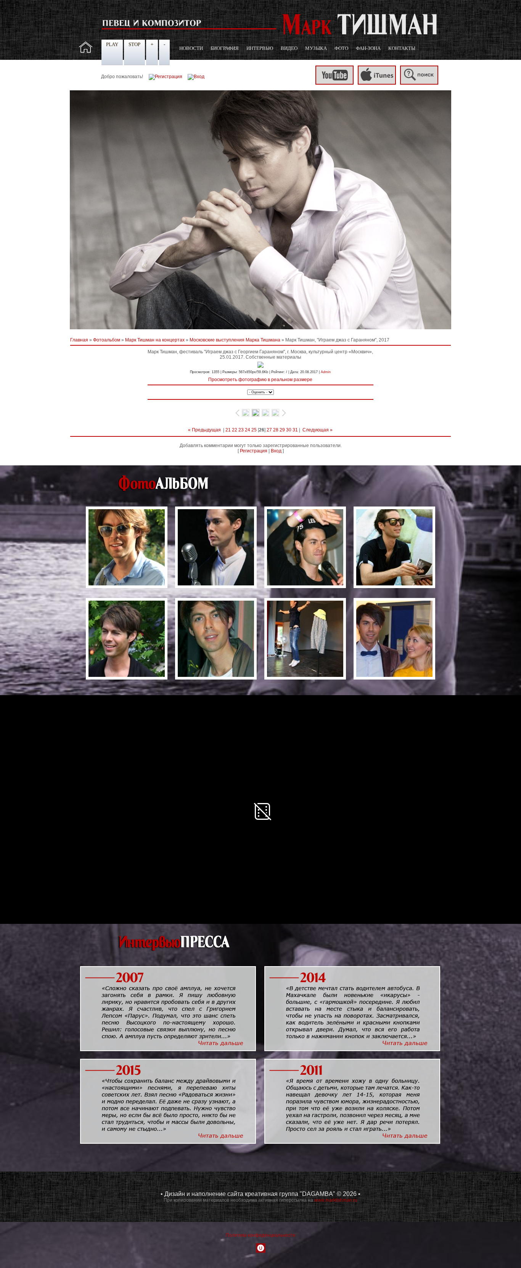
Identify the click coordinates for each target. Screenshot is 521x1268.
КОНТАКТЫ (401, 48)
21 (228, 430)
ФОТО (341, 48)
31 (295, 430)
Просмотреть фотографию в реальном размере (260, 379)
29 (282, 430)
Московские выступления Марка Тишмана (235, 340)
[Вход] (196, 76)
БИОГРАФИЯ (225, 48)
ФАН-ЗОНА (368, 48)
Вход (276, 451)
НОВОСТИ (191, 48)
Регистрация (253, 451)
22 (234, 430)
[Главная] (86, 51)
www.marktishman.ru (335, 1200)
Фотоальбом (106, 340)
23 (241, 430)
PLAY (112, 44)
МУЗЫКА (316, 48)
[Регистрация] (165, 76)
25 (254, 430)
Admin (326, 372)
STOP (134, 44)
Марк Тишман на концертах (155, 340)
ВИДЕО (289, 48)
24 (247, 430)
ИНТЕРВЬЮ (259, 48)
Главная (79, 340)
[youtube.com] (334, 83)
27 (269, 430)
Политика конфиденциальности (260, 1235)
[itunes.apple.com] (377, 83)
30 (288, 430)
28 (275, 430)
